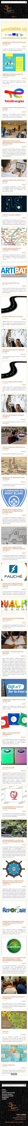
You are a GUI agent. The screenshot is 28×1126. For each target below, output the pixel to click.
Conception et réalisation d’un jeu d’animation (14, 42)
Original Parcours (8, 1065)
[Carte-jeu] (14, 1020)
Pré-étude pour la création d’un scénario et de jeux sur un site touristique (13, 882)
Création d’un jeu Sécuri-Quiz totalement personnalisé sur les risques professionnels (13, 1098)
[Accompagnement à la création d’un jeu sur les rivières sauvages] (14, 828)
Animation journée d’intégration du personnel (13, 997)
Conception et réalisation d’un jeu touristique (14, 700)
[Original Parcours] (14, 1053)
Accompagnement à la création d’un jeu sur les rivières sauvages (13, 841)
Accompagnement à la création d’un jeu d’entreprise (12, 807)
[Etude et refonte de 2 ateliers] (14, 305)
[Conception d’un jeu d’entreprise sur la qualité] (14, 606)
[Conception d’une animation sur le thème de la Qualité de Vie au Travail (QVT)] (14, 910)
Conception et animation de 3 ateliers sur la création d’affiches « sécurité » (13, 548)
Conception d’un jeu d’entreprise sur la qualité (13, 619)
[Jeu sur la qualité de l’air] (14, 271)
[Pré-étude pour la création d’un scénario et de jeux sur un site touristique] (14, 869)
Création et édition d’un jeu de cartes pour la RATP (12, 74)
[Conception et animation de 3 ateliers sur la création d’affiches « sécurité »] (14, 535)
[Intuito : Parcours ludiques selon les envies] (14, 435)
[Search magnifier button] (26, 2)
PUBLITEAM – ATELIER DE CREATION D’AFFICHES (12, 652)
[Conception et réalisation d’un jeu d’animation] (14, 30)
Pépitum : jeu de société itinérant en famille (13, 350)
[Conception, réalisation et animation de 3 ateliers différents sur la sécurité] (14, 129)
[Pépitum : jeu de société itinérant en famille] (14, 338)
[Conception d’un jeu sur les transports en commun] (14, 236)
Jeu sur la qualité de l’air (10, 283)
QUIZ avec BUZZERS (8, 768)
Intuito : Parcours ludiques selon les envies (13, 447)
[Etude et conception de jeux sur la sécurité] (14, 96)
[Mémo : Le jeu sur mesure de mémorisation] (14, 721)
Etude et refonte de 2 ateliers (12, 316)
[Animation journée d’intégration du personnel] (14, 985)
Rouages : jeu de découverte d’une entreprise (13, 478)
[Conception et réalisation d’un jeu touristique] (14, 688)
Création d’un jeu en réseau (11, 215)
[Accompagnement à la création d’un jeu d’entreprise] (14, 795)
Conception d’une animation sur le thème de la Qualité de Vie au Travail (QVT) (13, 923)
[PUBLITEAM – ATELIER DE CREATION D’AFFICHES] (14, 640)
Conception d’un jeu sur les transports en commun (11, 248)
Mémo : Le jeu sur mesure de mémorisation (11, 733)
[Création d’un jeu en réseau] (14, 203)
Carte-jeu (5, 1032)
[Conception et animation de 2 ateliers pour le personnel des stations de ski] (14, 498)
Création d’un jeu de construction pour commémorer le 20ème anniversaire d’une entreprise (14, 959)
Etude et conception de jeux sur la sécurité (13, 108)
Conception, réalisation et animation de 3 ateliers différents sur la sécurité (13, 142)
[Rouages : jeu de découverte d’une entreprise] (14, 466)
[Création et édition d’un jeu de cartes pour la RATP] (14, 62)
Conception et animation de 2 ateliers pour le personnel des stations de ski (12, 511)
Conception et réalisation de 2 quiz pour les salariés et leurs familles (12, 585)
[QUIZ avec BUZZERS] (14, 756)
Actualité (24, 46)
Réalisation (23, 354)
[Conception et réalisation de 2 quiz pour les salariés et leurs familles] (14, 572)
